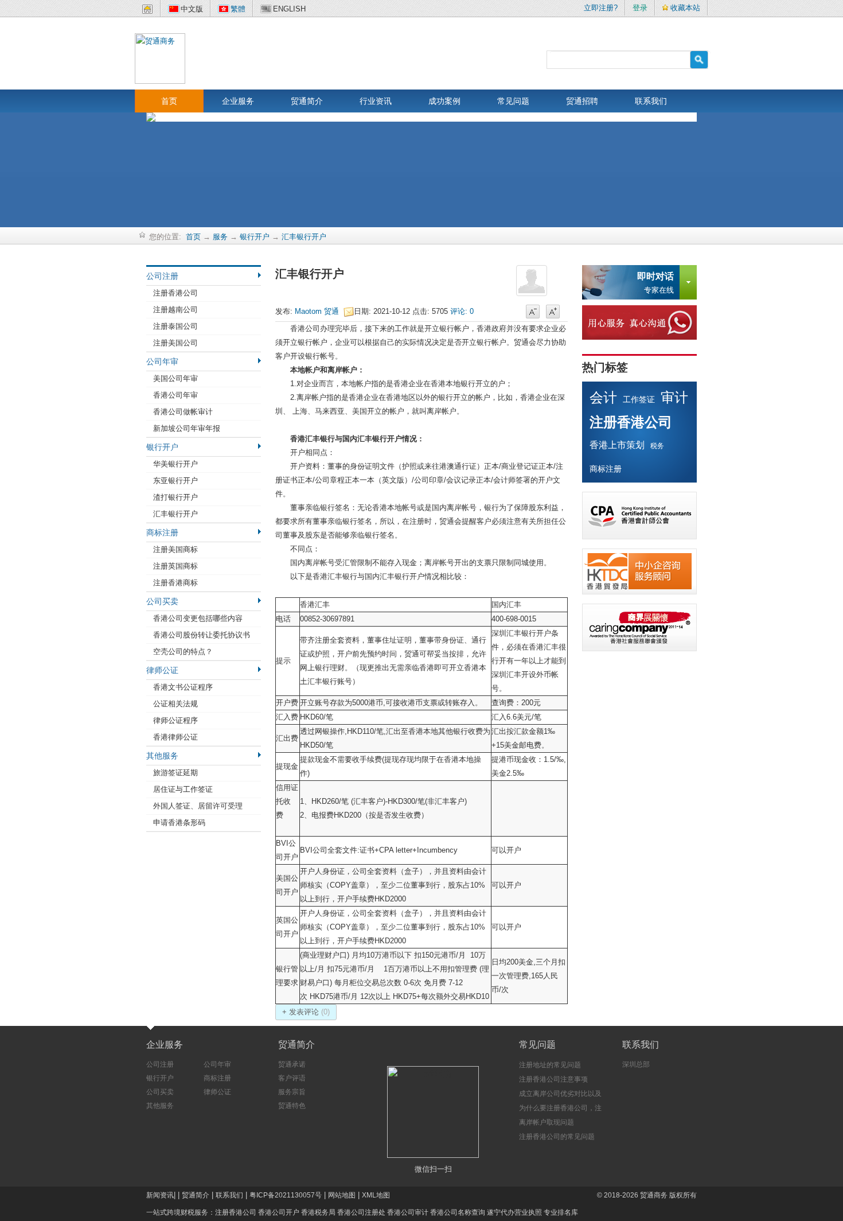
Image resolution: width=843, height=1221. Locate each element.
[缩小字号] (533, 312)
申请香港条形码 (179, 822)
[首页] (147, 11)
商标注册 (162, 532)
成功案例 (444, 101)
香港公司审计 (407, 1212)
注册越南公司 (175, 309)
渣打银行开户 (175, 497)
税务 (657, 446)
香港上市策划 (617, 445)
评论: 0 (462, 311)
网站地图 (342, 1195)
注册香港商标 (175, 582)
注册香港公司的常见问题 (557, 1137)
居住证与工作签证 (183, 789)
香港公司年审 (175, 395)
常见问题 (513, 101)
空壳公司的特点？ (183, 651)
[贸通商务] (160, 57)
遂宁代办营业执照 (514, 1212)
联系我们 (651, 101)
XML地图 (376, 1195)
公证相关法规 (175, 703)
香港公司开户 (278, 1212)
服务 (220, 236)
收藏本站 (685, 7)
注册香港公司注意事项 (553, 1079)
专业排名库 (561, 1212)
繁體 (238, 9)
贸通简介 (307, 101)
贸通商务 (654, 1195)
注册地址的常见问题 (550, 1065)
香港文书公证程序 (183, 687)
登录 (640, 7)
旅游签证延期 (175, 772)
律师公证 (162, 670)
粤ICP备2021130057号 (285, 1195)
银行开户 (255, 236)
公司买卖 (162, 601)
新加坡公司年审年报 (186, 428)
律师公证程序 (175, 720)
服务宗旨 (292, 1092)
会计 (603, 397)
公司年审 (162, 361)
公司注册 (162, 276)
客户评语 (292, 1078)
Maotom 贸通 (319, 311)
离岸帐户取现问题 (546, 1122)
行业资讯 (376, 101)
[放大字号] (553, 312)
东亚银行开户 (175, 480)
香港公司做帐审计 (183, 411)
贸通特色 (292, 1106)
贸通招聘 (582, 101)
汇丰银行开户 (304, 236)
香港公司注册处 (361, 1212)
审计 (674, 397)
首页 (169, 101)
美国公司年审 (175, 378)
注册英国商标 (175, 566)
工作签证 (639, 399)
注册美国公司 (175, 343)
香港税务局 (318, 1212)
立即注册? (601, 7)
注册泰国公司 (175, 326)
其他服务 (162, 755)
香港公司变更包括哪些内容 (198, 618)
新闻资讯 (160, 1195)
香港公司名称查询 (457, 1212)
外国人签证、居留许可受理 (198, 806)
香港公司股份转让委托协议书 (201, 635)
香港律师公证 (175, 737)
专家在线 (655, 282)
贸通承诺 (292, 1064)
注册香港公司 (175, 293)
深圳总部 (636, 1064)
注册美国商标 (175, 549)
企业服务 (238, 101)
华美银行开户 (175, 464)
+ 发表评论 (306, 1012)
